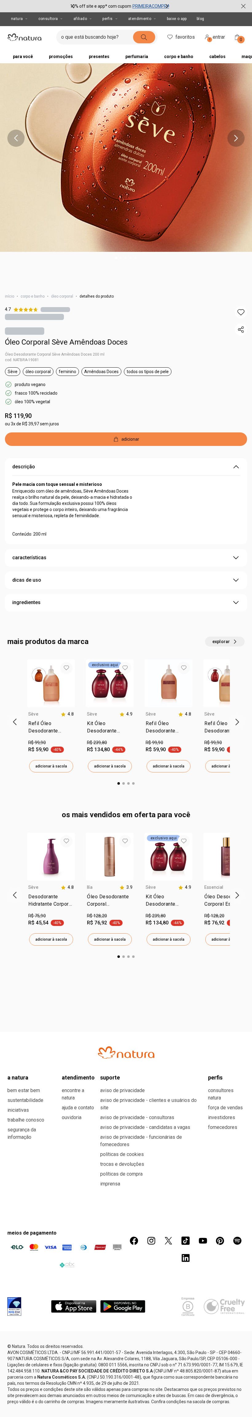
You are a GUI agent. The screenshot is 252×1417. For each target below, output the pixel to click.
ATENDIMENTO (78, 1077)
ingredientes (26, 602)
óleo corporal (62, 296)
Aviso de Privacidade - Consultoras (137, 1117)
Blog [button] (200, 19)
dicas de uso (26, 580)
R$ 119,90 (18, 416)
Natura (17, 19)
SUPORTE (110, 1077)
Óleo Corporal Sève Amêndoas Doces (66, 342)
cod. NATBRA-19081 (22, 360)
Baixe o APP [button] (177, 19)
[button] (241, 312)
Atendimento (139, 19)
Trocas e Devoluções (122, 1164)
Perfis (107, 19)
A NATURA (17, 1077)
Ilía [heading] (90, 887)
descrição (23, 467)
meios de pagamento (32, 1233)
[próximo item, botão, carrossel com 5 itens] (236, 138)
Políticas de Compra (121, 1174)
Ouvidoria (71, 1117)
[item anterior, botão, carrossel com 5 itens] (16, 138)
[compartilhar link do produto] (241, 329)
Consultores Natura (221, 1094)
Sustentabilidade (25, 1100)
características (29, 557)
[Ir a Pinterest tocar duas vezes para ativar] (220, 1241)
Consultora (48, 19)
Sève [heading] (33, 714)
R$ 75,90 (37, 915)
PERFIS (215, 1077)
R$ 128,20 (97, 915)
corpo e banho (33, 296)
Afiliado (80, 19)
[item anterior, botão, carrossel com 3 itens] (73, 6)
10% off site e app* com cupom (100, 6)
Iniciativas (18, 1110)
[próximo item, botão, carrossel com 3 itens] (167, 6)
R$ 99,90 (37, 742)
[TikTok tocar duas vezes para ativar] (186, 1241)
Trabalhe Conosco (25, 1120)
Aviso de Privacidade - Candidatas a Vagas (145, 1127)
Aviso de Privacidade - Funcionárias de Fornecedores (141, 1140)
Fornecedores (222, 1127)
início (9, 296)
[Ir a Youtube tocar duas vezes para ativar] (203, 1241)
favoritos (185, 37)
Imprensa (110, 1184)
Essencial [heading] (213, 887)
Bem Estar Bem (23, 1090)
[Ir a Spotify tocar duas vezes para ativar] (237, 1241)
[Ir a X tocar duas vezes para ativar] (168, 1241)
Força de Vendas (225, 1108)
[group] (120, 6)
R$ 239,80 (97, 742)
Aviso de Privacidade (122, 1090)
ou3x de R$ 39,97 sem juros (32, 423)
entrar (217, 38)
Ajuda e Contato (78, 1108)
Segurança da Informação (21, 1133)
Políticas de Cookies (122, 1154)
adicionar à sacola (51, 766)
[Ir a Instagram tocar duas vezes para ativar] (151, 1241)
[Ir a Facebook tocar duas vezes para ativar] (134, 1241)
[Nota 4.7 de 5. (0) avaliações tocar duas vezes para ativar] (55, 309)
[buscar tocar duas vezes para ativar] (144, 37)
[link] (51, 728)
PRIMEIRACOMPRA (151, 6)
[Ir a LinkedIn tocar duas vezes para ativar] (186, 1258)
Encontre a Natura (73, 1094)
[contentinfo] (67, 714)
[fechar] (243, 6)
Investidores (221, 1117)
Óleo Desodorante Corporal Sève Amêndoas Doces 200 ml (54, 354)
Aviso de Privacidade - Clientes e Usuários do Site (148, 1104)
